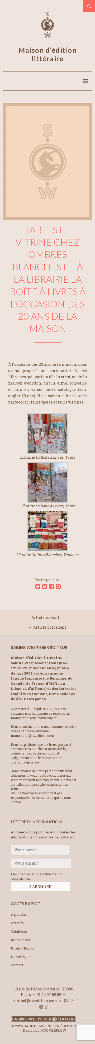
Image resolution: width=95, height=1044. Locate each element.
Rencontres (20, 939)
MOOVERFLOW (53, 1030)
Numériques (21, 956)
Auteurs (17, 922)
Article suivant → (47, 617)
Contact (17, 964)
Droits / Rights (22, 948)
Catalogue (19, 931)
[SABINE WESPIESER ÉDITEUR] (47, 35)
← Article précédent (47, 627)
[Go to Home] (43, 1021)
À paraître (19, 914)
